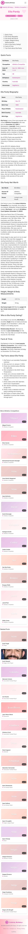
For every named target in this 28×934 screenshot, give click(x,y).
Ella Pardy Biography (11, 36)
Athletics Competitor (21, 7)
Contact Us (12, 928)
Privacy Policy (21, 928)
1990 (19, 68)
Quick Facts (8, 34)
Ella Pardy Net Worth (11, 38)
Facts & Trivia (9, 46)
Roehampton (16, 77)
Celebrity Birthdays (10, 2)
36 (13, 74)
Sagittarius (15, 85)
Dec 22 (14, 68)
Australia (15, 81)
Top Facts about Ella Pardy (13, 48)
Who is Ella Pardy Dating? (13, 44)
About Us (6, 928)
